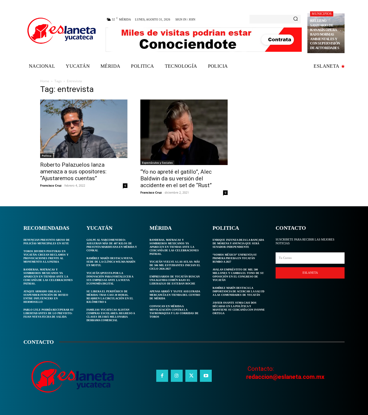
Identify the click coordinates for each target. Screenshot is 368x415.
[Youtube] (206, 376)
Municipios (322, 14)
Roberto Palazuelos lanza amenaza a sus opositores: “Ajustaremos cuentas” (73, 171)
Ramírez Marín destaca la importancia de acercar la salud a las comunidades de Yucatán (238, 291)
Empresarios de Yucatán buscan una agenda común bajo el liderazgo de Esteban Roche (175, 280)
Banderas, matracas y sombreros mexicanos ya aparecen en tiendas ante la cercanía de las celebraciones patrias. (48, 276)
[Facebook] (162, 376)
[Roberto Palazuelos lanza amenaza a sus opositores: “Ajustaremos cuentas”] (83, 129)
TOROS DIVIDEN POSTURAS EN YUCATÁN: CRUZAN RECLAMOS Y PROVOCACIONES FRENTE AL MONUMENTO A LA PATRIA (45, 256)
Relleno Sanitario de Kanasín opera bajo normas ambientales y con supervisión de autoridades (325, 34)
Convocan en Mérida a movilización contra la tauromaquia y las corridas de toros (174, 311)
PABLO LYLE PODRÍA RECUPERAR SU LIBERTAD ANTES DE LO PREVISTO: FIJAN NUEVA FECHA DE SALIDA (48, 313)
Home (44, 81)
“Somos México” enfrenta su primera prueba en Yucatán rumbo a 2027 (235, 258)
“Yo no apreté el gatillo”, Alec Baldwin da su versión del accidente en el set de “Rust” (176, 178)
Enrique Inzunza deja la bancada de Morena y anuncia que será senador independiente (238, 243)
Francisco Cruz (50, 185)
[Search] (295, 19)
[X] (191, 376)
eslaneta (310, 272)
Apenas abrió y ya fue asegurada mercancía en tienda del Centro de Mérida (175, 295)
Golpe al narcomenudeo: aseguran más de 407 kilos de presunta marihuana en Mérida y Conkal (111, 245)
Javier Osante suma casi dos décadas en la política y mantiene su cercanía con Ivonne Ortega (239, 308)
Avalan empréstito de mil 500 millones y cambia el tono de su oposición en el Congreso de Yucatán (238, 275)
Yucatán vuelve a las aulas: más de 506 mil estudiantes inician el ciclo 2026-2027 (175, 265)
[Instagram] (177, 376)
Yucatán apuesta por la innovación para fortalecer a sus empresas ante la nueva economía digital (109, 278)
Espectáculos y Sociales (157, 162)
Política (46, 155)
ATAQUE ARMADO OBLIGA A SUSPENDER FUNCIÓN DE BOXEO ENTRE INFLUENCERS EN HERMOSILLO (45, 296)
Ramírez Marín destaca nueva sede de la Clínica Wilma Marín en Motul (110, 262)
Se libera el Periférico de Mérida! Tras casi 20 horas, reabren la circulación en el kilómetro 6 (109, 296)
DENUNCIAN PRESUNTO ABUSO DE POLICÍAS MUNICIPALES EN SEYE (46, 241)
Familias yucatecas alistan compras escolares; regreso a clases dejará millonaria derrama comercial (110, 315)
